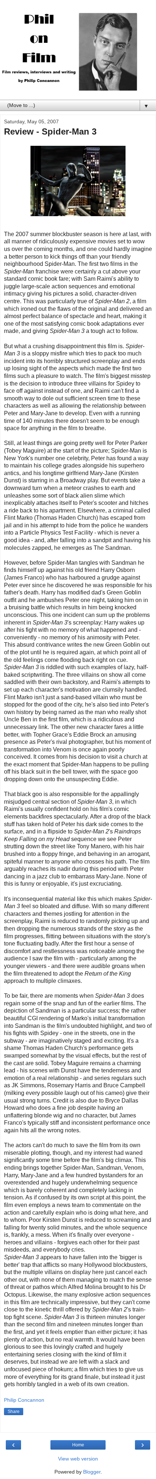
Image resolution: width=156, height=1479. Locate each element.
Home (78, 1444)
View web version (78, 1459)
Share (14, 1411)
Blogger (91, 1472)
